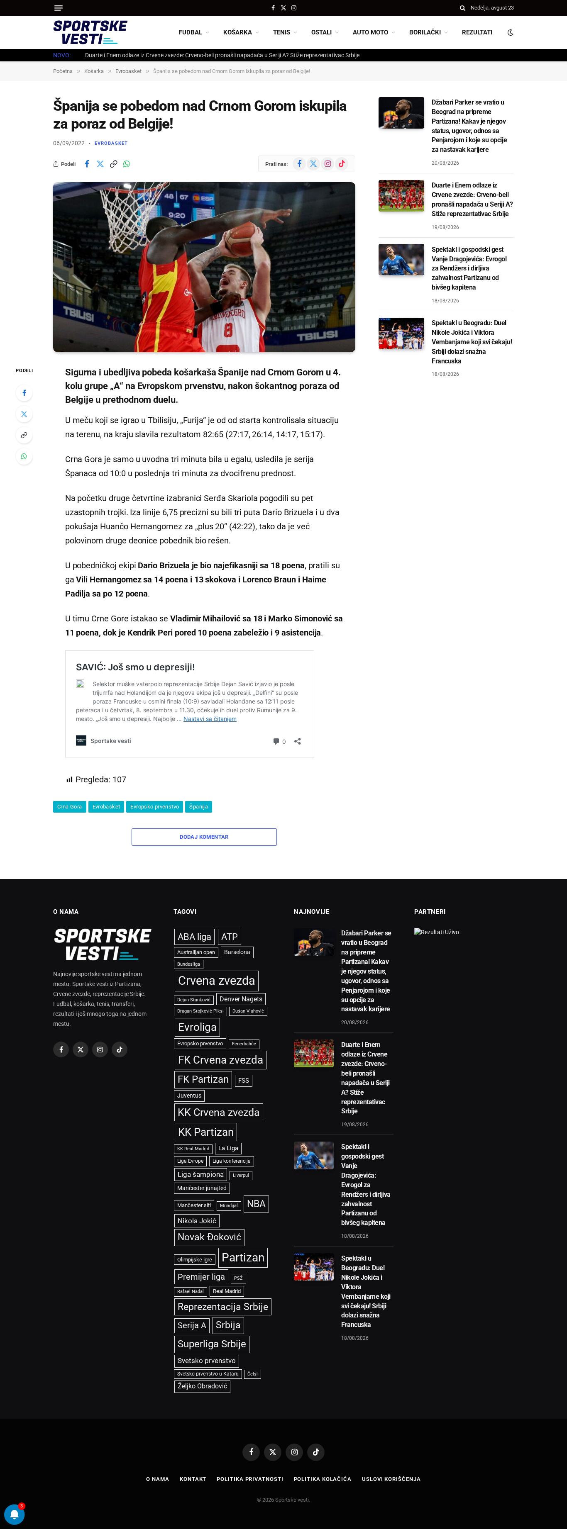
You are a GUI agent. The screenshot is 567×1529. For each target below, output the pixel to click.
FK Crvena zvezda (220, 1060)
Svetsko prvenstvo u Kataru (208, 1374)
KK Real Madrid (193, 1149)
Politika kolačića (323, 1479)
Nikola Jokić (197, 1221)
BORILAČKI (425, 32)
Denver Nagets (241, 999)
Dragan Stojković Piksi (200, 1011)
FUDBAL (190, 32)
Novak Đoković (209, 1237)
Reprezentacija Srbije (223, 1306)
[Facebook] (24, 393)
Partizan (243, 1257)
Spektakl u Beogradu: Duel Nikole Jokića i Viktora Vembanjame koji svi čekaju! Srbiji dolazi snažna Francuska (472, 342)
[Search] (462, 8)
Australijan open (196, 952)
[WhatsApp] (24, 456)
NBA (256, 1204)
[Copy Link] (113, 163)
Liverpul (241, 1175)
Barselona (237, 952)
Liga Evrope (190, 1161)
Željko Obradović (202, 1386)
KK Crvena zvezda (219, 1112)
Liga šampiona (201, 1174)
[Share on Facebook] (87, 163)
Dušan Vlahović (248, 1011)
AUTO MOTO (370, 32)
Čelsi (252, 1374)
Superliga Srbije (212, 1344)
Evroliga (197, 1027)
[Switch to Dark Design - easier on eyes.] (510, 32)
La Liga (228, 1148)
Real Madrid (227, 1291)
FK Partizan (203, 1079)
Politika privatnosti (250, 1479)
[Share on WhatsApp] (126, 163)
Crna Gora (69, 806)
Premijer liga (201, 1277)
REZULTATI (477, 32)
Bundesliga (188, 964)
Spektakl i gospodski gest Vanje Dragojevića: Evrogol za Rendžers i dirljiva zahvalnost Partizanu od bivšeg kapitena (469, 268)
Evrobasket (111, 143)
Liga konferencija (232, 1161)
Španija (198, 806)
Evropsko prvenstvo (154, 806)
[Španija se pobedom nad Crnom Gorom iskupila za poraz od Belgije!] (204, 267)
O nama (157, 1479)
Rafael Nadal (190, 1291)
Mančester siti (194, 1205)
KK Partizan (206, 1132)
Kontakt (193, 1479)
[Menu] (58, 8)
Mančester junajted (202, 1188)
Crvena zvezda (216, 981)
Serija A (192, 1325)
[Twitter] (24, 414)
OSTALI (321, 32)
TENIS (281, 32)
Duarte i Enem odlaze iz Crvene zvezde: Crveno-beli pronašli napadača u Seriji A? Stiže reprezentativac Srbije (222, 55)
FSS (243, 1080)
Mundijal (229, 1205)
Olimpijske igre (194, 1259)
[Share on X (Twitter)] (100, 163)
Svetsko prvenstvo (207, 1361)
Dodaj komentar (204, 837)
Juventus (189, 1095)
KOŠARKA (237, 32)
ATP (229, 937)
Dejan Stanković (193, 1000)
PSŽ (238, 1278)
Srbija (228, 1325)
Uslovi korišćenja (391, 1479)
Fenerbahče (244, 1044)
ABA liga (194, 937)
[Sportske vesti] (90, 32)
